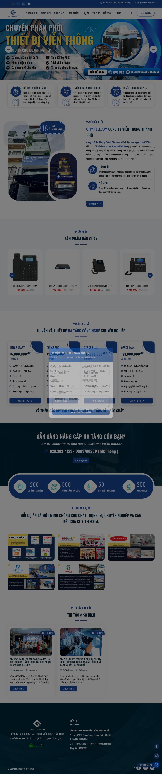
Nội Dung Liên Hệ (59, 396)
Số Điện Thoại (88, 371)
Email (55, 383)
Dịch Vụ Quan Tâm (89, 383)
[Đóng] (110, 359)
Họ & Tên (56, 371)
